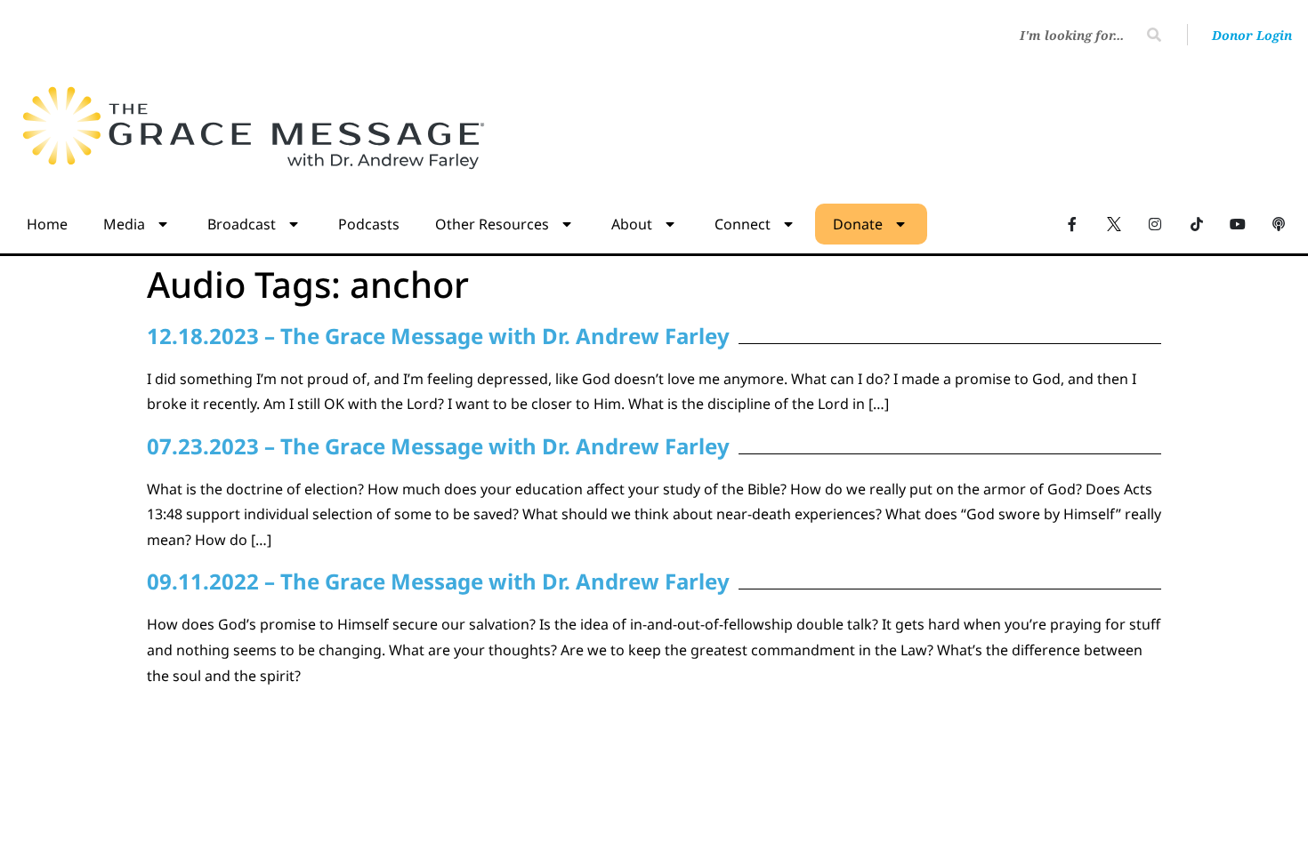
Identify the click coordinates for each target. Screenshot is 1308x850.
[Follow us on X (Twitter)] (1114, 223)
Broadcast (241, 224)
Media (124, 224)
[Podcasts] (1279, 223)
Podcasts (369, 224)
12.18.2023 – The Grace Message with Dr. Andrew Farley (438, 335)
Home (47, 224)
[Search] (1154, 34)
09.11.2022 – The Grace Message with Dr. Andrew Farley (438, 581)
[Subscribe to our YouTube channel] (1238, 223)
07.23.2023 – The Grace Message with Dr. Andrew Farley (438, 446)
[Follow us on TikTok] (1196, 223)
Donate (858, 224)
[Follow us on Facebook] (1072, 223)
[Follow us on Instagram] (1155, 223)
